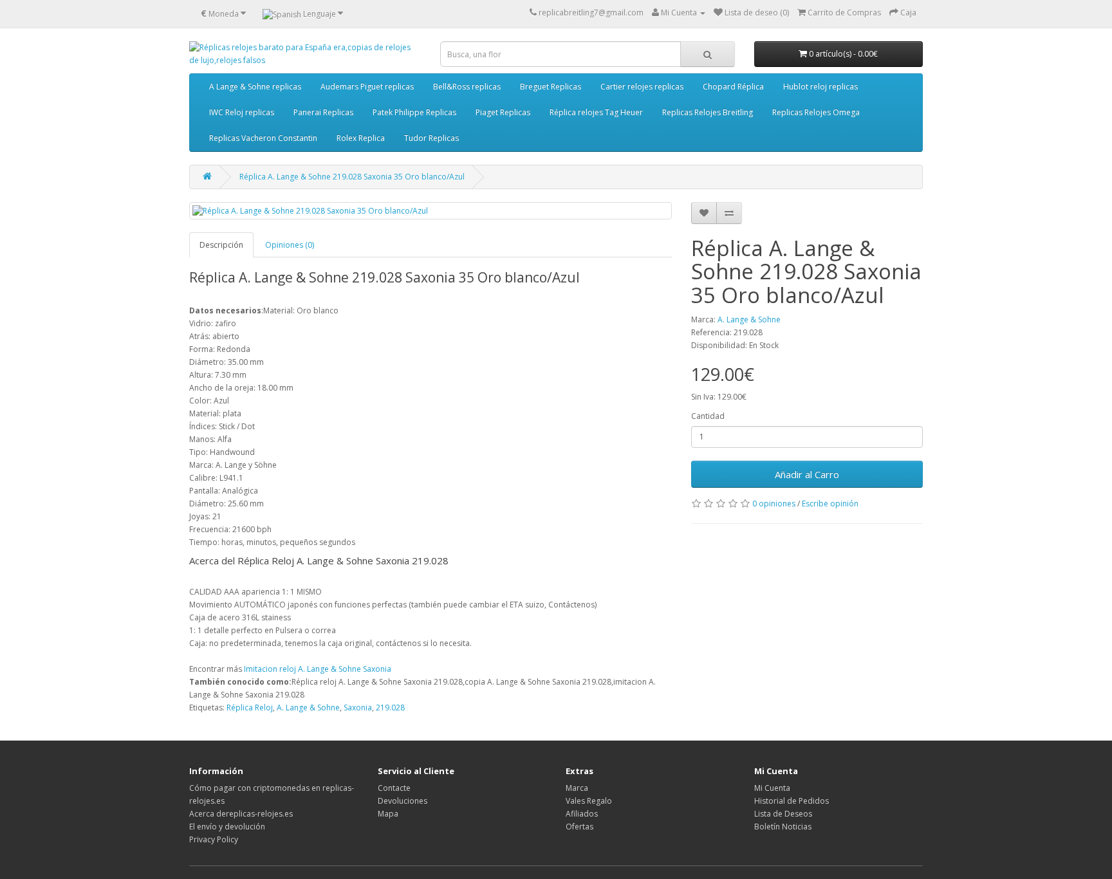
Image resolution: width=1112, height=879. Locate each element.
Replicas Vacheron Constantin (263, 138)
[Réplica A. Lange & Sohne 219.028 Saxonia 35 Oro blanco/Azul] (430, 210)
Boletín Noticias (782, 826)
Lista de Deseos (783, 813)
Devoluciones (402, 800)
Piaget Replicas (503, 112)
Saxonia (358, 707)
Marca (577, 787)
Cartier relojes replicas (641, 86)
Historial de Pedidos (791, 800)
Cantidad (708, 416)
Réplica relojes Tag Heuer (596, 112)
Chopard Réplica (733, 86)
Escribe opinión (830, 503)
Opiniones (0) (289, 244)
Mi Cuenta (772, 787)
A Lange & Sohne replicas (255, 86)
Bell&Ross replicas (467, 86)
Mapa (388, 813)
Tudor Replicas (431, 138)
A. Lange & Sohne (749, 319)
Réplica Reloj (250, 707)
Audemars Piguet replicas (367, 86)
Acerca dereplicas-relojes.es (241, 813)
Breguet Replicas (550, 86)
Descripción (221, 244)
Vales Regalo (589, 800)
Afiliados (582, 813)
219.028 (390, 707)
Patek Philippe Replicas (414, 112)
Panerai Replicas (323, 112)
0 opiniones (773, 503)
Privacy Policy (213, 839)
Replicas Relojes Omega (816, 112)
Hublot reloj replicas (820, 86)
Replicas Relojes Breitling (707, 112)
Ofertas (579, 826)
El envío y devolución (227, 826)
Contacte (394, 787)
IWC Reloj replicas (241, 112)
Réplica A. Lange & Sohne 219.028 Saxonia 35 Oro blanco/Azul (352, 176)
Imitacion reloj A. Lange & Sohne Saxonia (317, 668)
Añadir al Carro (807, 474)
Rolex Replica (361, 138)
